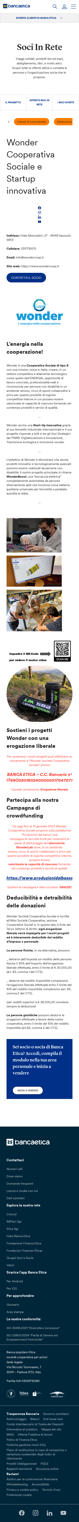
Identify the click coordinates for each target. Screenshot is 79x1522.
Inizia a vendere (27, 1090)
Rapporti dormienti (19, 1469)
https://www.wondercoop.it (40, 266)
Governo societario (56, 1414)
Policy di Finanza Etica (22, 1440)
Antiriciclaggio (16, 1419)
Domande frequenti (20, 1183)
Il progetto (13, 102)
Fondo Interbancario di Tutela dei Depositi (35, 1424)
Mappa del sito (51, 1429)
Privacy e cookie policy (22, 1490)
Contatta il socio (26, 278)
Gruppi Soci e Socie (20, 1258)
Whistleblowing (17, 1484)
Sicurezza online (47, 1469)
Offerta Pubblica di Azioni (35, 1434)
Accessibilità (40, 1484)
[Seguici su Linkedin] (49, 1513)
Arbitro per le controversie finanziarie (32, 1479)
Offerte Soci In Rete (39, 102)
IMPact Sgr (14, 1221)
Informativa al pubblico (22, 1429)
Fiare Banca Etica (18, 1236)
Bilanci (35, 1419)
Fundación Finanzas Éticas (24, 1250)
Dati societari (16, 1198)
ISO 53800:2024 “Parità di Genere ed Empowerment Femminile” (32, 1337)
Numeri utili (15, 1169)
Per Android (15, 1281)
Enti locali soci (53, 1419)
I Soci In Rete (66, 102)
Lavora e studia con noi (22, 1191)
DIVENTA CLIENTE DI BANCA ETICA (36, 17)
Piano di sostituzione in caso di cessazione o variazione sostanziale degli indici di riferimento (37, 1454)
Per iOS (12, 1288)
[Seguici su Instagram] (36, 1513)
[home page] (16, 6)
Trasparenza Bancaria (23, 1414)
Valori (10, 1265)
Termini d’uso (51, 1490)
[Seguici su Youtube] (63, 1513)
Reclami (13, 1474)
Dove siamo (15, 1176)
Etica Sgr (13, 1229)
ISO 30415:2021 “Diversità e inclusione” (33, 1328)
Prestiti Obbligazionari (22, 1463)
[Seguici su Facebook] (22, 1513)
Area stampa (15, 1312)
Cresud (11, 1214)
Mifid (10, 1434)
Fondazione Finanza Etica (24, 1243)
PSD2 (44, 1463)
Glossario (13, 1304)
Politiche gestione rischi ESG (26, 1445)
